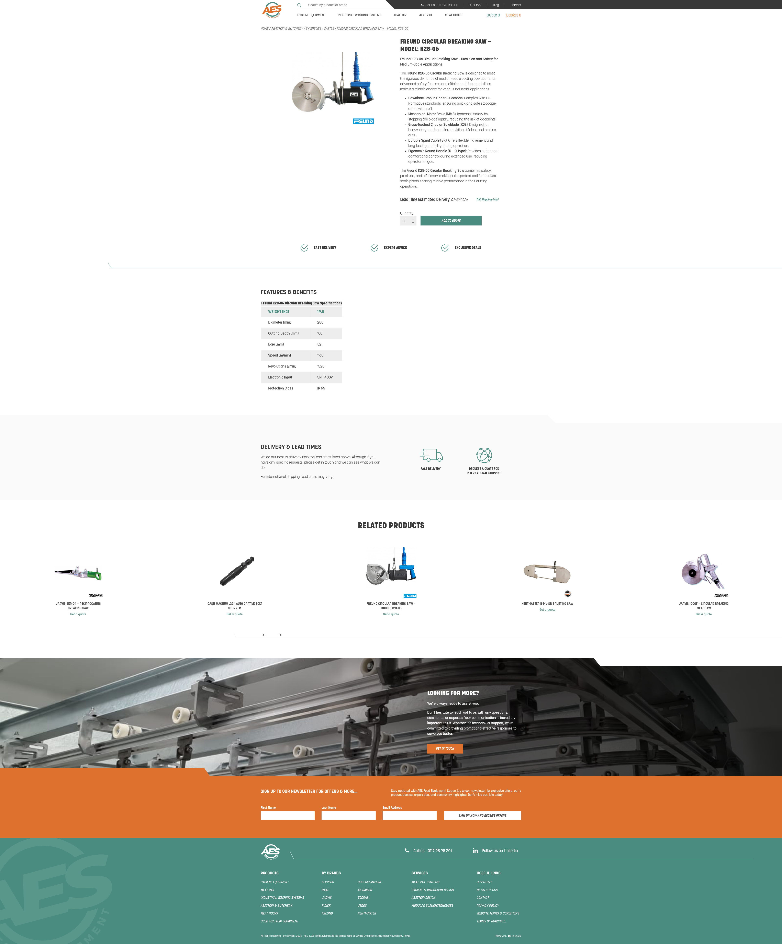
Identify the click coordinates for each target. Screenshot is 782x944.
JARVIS (327, 898)
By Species (313, 29)
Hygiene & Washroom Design (433, 890)
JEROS (362, 906)
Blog (496, 5)
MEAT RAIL (268, 890)
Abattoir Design (423, 898)
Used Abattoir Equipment (280, 921)
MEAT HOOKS (269, 913)
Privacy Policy (488, 906)
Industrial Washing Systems (282, 898)
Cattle (329, 29)
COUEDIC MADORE (370, 882)
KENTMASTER (367, 913)
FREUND (327, 913)
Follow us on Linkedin (500, 851)
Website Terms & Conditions (498, 913)
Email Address (392, 807)
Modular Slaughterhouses (432, 906)
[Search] (299, 4)
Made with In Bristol (508, 936)
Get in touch (445, 748)
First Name (268, 807)
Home (265, 29)
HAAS (325, 890)
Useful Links (489, 873)
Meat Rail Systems (425, 882)
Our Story (475, 5)
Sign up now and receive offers (482, 815)
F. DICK (326, 906)
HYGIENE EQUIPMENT (275, 882)
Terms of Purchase (491, 921)
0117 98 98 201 (447, 5)
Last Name (329, 807)
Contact (516, 5)
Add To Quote (451, 221)
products (270, 873)
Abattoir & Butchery (287, 29)
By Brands (331, 873)
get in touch (324, 463)
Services (420, 873)
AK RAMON (365, 890)
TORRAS (363, 898)
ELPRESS (328, 882)
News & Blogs (487, 890)
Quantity (407, 213)
